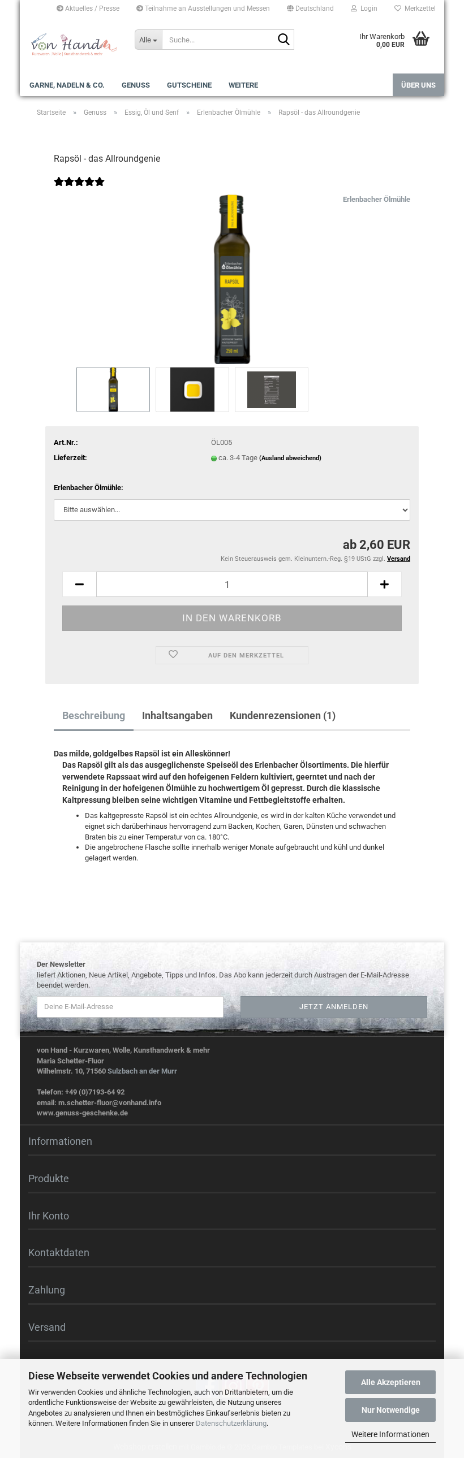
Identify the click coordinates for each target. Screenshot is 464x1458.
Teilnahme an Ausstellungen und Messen (206, 8)
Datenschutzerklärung (231, 1423)
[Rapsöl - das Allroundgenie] (232, 279)
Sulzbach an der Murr (142, 1071)
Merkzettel (418, 8)
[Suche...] (283, 40)
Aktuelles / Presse (91, 8)
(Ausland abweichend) (290, 458)
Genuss (136, 85)
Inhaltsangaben (177, 715)
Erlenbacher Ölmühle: (88, 487)
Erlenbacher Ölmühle (376, 199)
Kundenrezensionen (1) (283, 715)
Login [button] (367, 8)
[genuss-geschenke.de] (73, 45)
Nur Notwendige (391, 1409)
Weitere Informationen (390, 1434)
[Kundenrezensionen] (79, 189)
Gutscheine (189, 85)
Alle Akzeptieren (390, 1382)
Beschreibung (93, 715)
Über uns (418, 85)
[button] (310, 8)
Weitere (243, 85)
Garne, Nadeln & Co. (67, 85)
